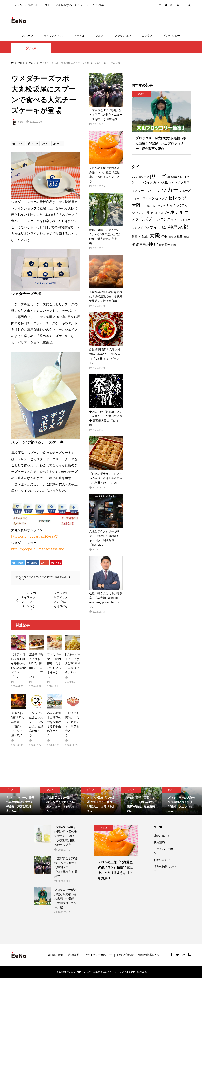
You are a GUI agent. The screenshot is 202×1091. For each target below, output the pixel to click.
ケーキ (142, 190)
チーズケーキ (46, 576)
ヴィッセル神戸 (163, 227)
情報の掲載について (165, 868)
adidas (135, 177)
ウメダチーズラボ (28, 576)
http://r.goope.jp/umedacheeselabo (37, 549)
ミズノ (146, 219)
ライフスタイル (53, 35)
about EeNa (161, 835)
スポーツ (27, 35)
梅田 (179, 236)
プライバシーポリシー (165, 851)
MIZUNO (172, 177)
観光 (167, 244)
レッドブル (142, 227)
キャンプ (174, 182)
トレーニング (158, 205)
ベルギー (163, 212)
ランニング (162, 219)
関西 (173, 244)
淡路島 (186, 236)
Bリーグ (144, 177)
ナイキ (171, 205)
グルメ (99, 35)
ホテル (177, 212)
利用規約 (159, 842)
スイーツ (137, 198)
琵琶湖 (144, 244)
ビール (154, 212)
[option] (20, 801)
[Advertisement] (144, 20)
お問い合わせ (162, 860)
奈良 (164, 236)
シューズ (185, 190)
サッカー (167, 189)
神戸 (153, 244)
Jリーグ (158, 176)
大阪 (155, 235)
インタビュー (171, 35)
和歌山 (143, 236)
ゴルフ (150, 190)
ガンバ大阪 (160, 182)
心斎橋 (172, 236)
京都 (183, 226)
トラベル (79, 35)
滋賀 (135, 244)
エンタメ (147, 35)
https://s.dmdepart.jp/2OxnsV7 (34, 536)
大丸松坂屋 (60, 576)
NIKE (180, 176)
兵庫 (134, 236)
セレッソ (161, 198)
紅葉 (161, 244)
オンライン (145, 182)
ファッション (122, 35)
